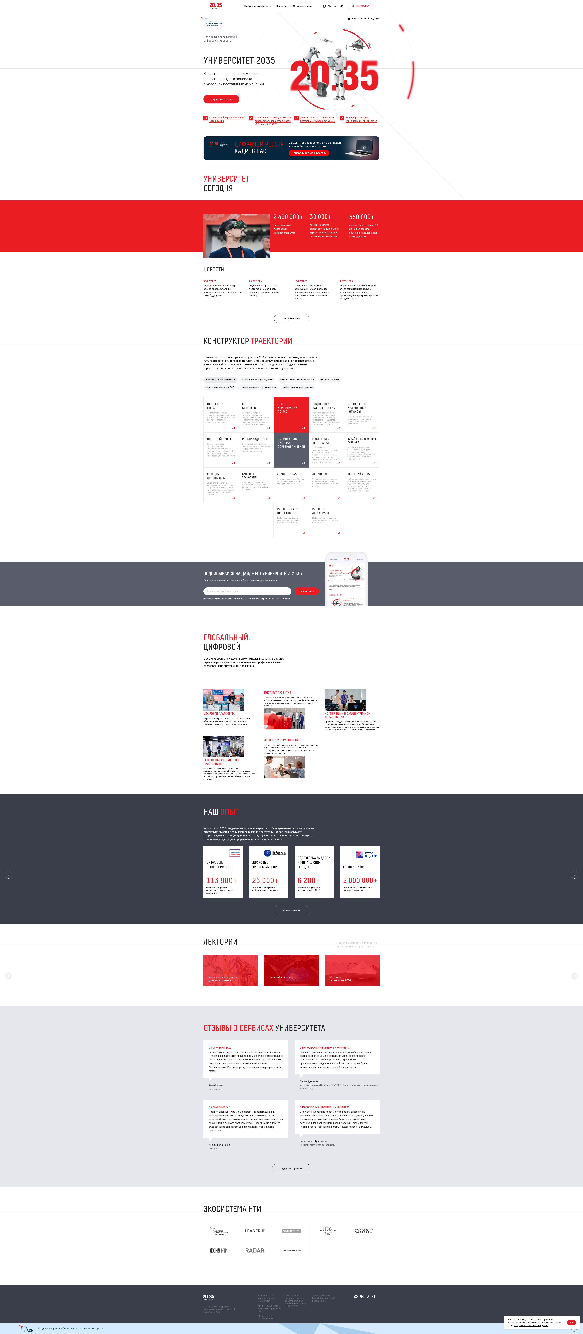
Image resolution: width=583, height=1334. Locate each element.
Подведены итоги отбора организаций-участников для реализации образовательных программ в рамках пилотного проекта (312, 292)
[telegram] (341, 6)
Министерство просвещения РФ (266, 1317)
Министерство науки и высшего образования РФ (270, 1308)
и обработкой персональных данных (531, 1325)
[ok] (335, 6)
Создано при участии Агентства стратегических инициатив (71, 1328)
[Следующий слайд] (574, 875)
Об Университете (302, 6)
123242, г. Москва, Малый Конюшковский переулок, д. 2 (323, 1298)
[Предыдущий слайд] (8, 875)
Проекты (281, 6)
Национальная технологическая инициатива (266, 1298)
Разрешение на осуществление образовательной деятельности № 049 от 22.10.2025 (273, 121)
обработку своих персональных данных (272, 598)
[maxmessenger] (324, 6)
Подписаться (306, 591)
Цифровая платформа (256, 6)
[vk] (330, 6)
